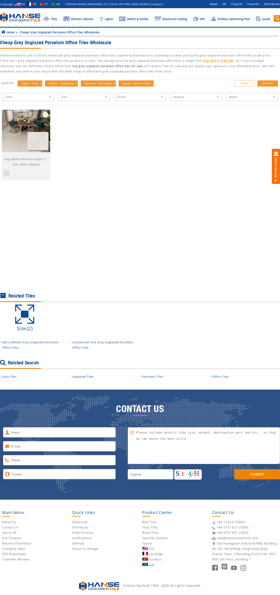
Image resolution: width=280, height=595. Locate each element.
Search (268, 83)
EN (23, 4)
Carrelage (156, 554)
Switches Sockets (154, 538)
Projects (237, 4)
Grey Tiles (9, 377)
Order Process (83, 533)
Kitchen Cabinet (81, 19)
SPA (202, 19)
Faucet (147, 543)
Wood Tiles (150, 533)
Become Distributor (17, 543)
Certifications (82, 538)
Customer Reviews (16, 559)
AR (58, 4)
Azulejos (155, 559)
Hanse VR (9, 533)
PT (46, 4)
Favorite (253, 4)
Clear (244, 83)
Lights (108, 19)
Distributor (80, 527)
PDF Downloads (14, 554)
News (214, 4)
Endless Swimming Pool (233, 19)
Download (80, 522)
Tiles (53, 19)
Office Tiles (220, 377)
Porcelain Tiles (153, 377)
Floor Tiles (150, 527)
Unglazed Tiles (83, 377)
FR (34, 4)
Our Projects (11, 538)
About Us (9, 522)
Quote (265, 19)
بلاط (151, 564)
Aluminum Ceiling (174, 19)
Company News (13, 549)
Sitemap (78, 543)
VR (224, 4)
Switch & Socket (137, 19)
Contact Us (10, 527)
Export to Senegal (85, 549)
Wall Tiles (149, 522)
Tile (151, 549)
